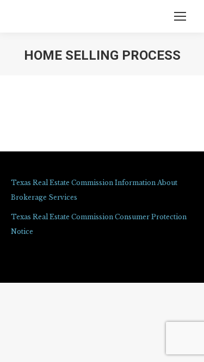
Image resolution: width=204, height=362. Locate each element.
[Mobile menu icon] (180, 16)
